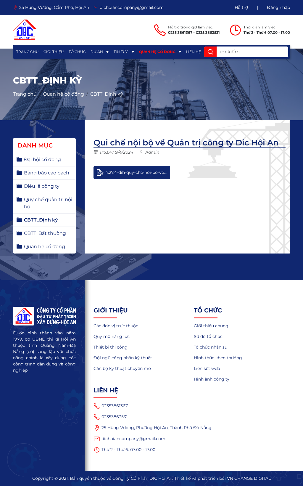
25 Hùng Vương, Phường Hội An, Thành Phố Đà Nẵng (156, 427)
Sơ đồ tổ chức (208, 336)
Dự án (97, 51)
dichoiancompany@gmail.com (133, 438)
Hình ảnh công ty (211, 379)
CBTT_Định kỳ (106, 94)
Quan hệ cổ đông (157, 51)
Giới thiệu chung (211, 325)
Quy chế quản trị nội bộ (48, 203)
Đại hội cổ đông (42, 159)
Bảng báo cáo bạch (46, 173)
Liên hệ (193, 51)
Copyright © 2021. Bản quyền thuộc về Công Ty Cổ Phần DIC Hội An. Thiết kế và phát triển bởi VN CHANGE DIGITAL (151, 478)
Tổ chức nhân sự (210, 347)
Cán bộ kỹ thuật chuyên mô (122, 368)
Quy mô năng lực (112, 336)
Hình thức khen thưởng (218, 357)
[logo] (24, 30)
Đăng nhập (278, 7)
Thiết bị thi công (111, 347)
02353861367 (114, 405)
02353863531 (114, 416)
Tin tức (121, 51)
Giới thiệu (53, 51)
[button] (210, 51)
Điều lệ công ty (41, 186)
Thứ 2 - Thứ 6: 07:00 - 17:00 (128, 449)
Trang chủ (27, 51)
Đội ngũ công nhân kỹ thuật (123, 357)
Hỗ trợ (241, 7)
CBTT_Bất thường (45, 233)
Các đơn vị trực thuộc (116, 325)
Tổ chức (77, 51)
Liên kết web (207, 368)
